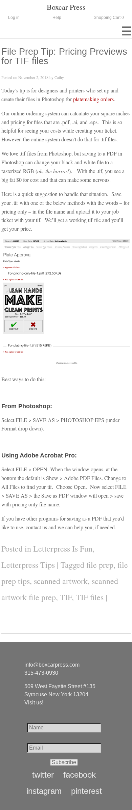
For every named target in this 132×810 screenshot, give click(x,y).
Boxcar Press (66, 7)
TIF (66, 597)
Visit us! (33, 702)
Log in (14, 17)
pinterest (86, 791)
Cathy (59, 77)
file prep (99, 564)
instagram (44, 791)
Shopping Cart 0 (109, 17)
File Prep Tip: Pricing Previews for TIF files (64, 56)
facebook (79, 775)
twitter (43, 775)
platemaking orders (93, 99)
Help (56, 17)
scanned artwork (61, 581)
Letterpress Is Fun (62, 548)
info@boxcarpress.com (52, 665)
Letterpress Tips (28, 564)
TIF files (90, 597)
